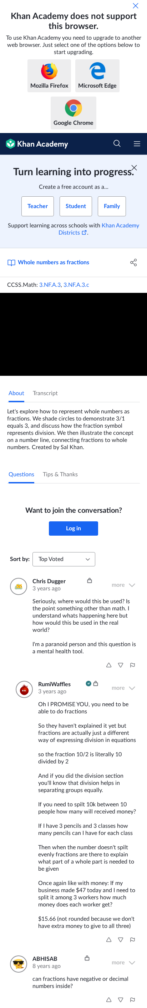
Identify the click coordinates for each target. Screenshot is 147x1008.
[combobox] (63, 559)
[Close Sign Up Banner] (134, 168)
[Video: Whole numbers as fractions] (73, 334)
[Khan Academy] (34, 143)
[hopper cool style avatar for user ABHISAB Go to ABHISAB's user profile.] (17, 964)
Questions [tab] (21, 474)
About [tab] (16, 393)
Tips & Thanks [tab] (60, 474)
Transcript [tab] (45, 393)
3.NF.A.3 (50, 285)
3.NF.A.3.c (76, 285)
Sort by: (20, 559)
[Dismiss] (135, 5)
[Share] (133, 262)
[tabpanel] (73, 426)
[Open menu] (137, 143)
